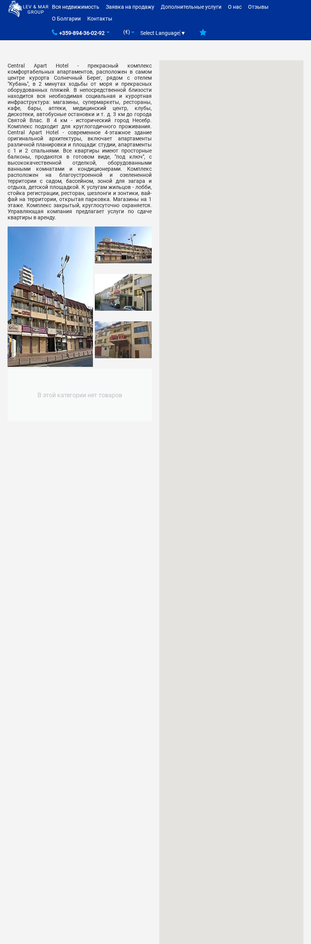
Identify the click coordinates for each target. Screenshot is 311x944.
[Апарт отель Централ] (50, 297)
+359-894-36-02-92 (82, 33)
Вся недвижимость (75, 7)
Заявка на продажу (130, 7)
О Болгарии (66, 19)
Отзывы (258, 7)
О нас (235, 7)
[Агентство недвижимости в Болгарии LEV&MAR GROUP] (28, 8)
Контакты (99, 19)
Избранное (203, 35)
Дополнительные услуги (191, 7)
